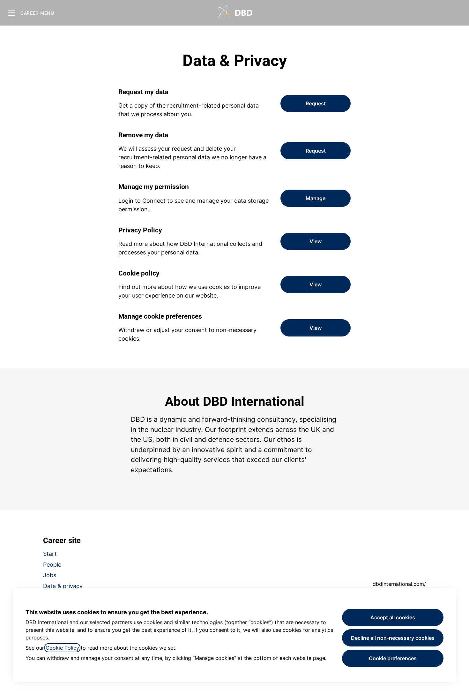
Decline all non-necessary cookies (393, 638)
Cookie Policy (62, 648)
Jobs (49, 575)
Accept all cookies (392, 617)
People (52, 564)
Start (50, 553)
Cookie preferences (393, 658)
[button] (315, 327)
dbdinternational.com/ (399, 584)
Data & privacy (63, 586)
